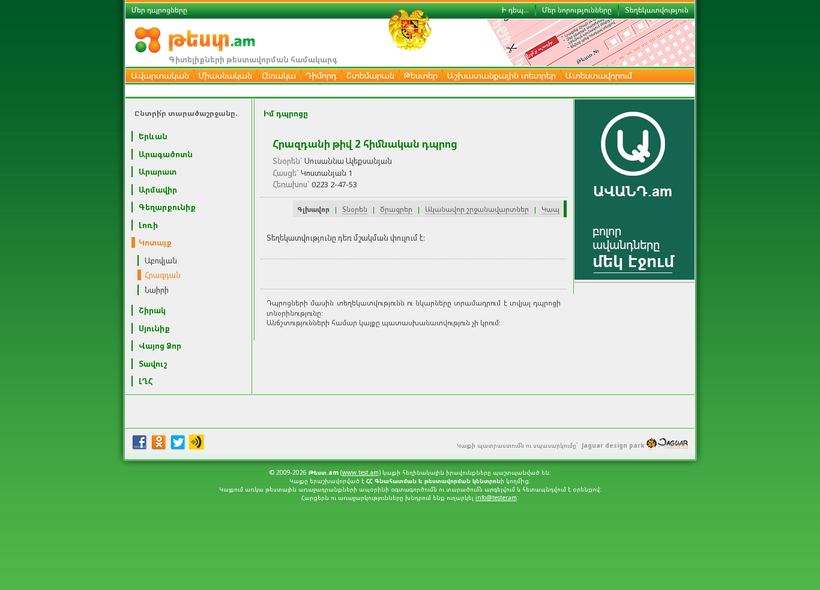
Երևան (153, 136)
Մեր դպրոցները (159, 10)
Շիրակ (152, 310)
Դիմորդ (321, 75)
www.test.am (360, 472)
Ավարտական (160, 75)
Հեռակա (279, 75)
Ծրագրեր (396, 209)
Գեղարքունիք (167, 207)
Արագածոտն (166, 154)
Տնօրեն (354, 209)
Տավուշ (153, 363)
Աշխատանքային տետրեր (501, 75)
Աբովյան (161, 260)
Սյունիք (154, 328)
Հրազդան (163, 274)
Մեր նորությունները (577, 10)
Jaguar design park (613, 445)
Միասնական (225, 75)
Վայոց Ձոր (160, 345)
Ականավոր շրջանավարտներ (477, 209)
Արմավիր (158, 189)
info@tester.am (496, 497)
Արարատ (157, 171)
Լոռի (148, 225)
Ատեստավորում (598, 75)
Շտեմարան (370, 75)
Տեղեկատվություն (657, 10)
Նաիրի (157, 289)
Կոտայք (155, 242)
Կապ (550, 209)
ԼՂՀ (146, 381)
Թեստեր (421, 75)
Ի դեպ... (515, 10)
